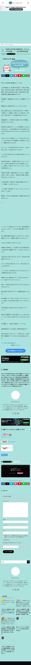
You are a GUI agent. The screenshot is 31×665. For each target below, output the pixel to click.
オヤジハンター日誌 (11, 53)
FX (14, 461)
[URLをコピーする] (28, 75)
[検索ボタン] (28, 3)
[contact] (18, 413)
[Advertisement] (15, 27)
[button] (3, 75)
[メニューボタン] (3, 3)
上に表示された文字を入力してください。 (12, 542)
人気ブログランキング (6, 437)
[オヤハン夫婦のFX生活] (15, 3)
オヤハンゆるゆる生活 (16, 9)
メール (5, 525)
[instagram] (15, 413)
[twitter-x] (13, 413)
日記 (18, 461)
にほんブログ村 (11, 441)
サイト (4, 530)
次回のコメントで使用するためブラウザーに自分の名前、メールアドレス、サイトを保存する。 (16, 536)
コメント (5, 501)
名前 (4, 519)
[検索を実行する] (28, 561)
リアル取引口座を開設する (8, 343)
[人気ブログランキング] (6, 435)
